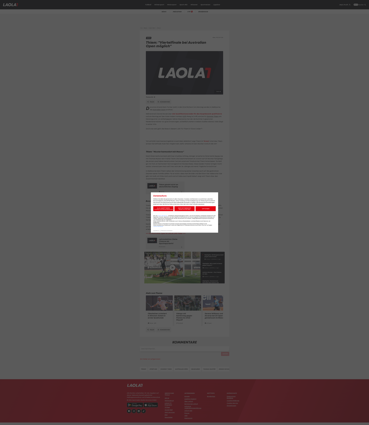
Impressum (156, 230)
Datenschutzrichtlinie (166, 230)
